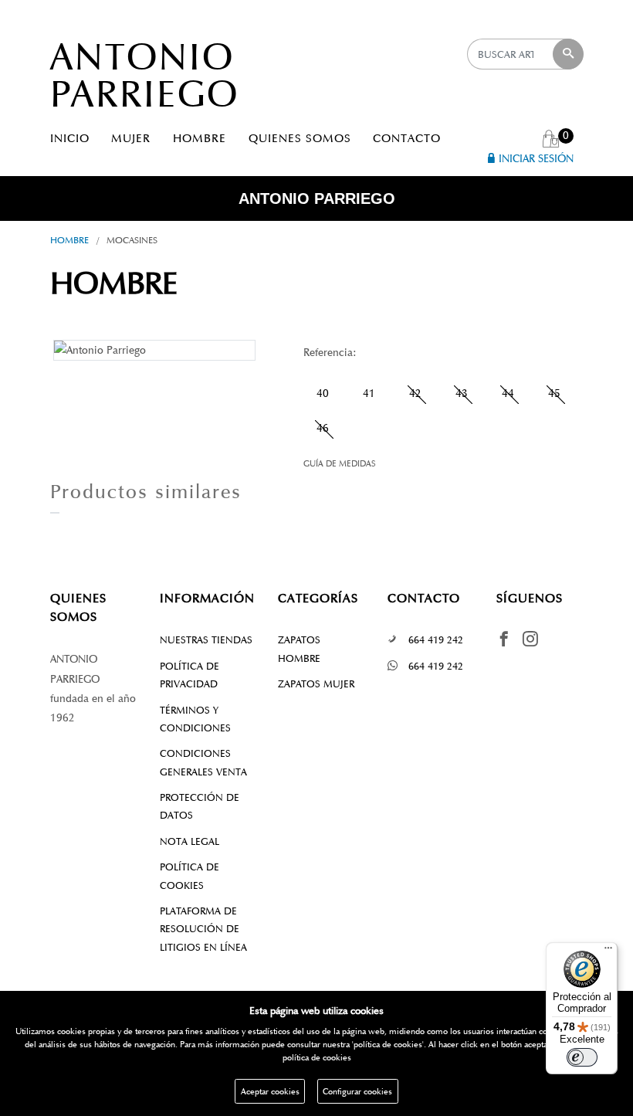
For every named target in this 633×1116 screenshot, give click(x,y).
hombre (69, 240)
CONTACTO (407, 138)
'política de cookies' (388, 1044)
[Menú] (608, 951)
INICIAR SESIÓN (536, 158)
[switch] (582, 1057)
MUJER (131, 138)
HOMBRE (199, 138)
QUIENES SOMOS (300, 138)
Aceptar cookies (270, 1091)
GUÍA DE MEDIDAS (339, 463)
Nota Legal (189, 841)
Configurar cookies (357, 1091)
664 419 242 (435, 639)
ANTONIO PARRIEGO (144, 75)
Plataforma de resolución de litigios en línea (203, 929)
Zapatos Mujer (316, 683)
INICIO (70, 138)
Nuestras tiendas (206, 639)
